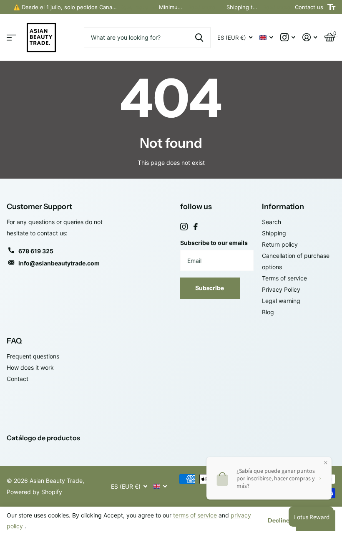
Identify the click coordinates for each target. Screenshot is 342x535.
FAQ (14, 341)
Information (283, 206)
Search (271, 221)
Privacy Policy (281, 289)
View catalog (11, 37)
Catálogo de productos (43, 438)
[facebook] (196, 226)
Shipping (274, 233)
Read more (134, 7)
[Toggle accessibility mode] (331, 7)
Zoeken (199, 37)
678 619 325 (35, 251)
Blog (268, 311)
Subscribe (210, 288)
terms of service (195, 515)
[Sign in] (309, 37)
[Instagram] (184, 226)
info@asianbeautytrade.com (59, 263)
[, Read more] (287, 37)
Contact (17, 378)
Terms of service (284, 278)
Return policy (280, 244)
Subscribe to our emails (214, 242)
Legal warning (281, 300)
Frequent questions (33, 356)
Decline (278, 520)
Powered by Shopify (34, 491)
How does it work (30, 367)
